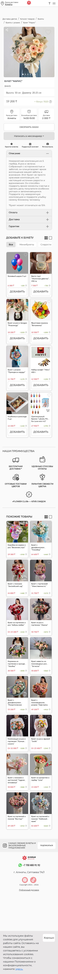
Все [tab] (11, 244)
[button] (23, 74)
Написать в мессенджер (28, 136)
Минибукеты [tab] (26, 244)
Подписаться (46, 845)
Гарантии (14, 226)
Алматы (8, 4)
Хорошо (49, 937)
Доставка (14, 219)
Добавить (17, 291)
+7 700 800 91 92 (31, 865)
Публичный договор (29, 890)
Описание (14, 153)
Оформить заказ (29, 127)
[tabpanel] (29, 346)
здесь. (19, 969)
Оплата (13, 212)
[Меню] (54, 3)
